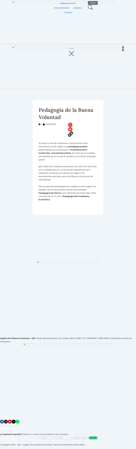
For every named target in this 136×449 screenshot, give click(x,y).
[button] (70, 125)
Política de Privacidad (8, 428)
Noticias (78, 7)
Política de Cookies (7, 416)
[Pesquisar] (123, 48)
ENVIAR (93, 438)
